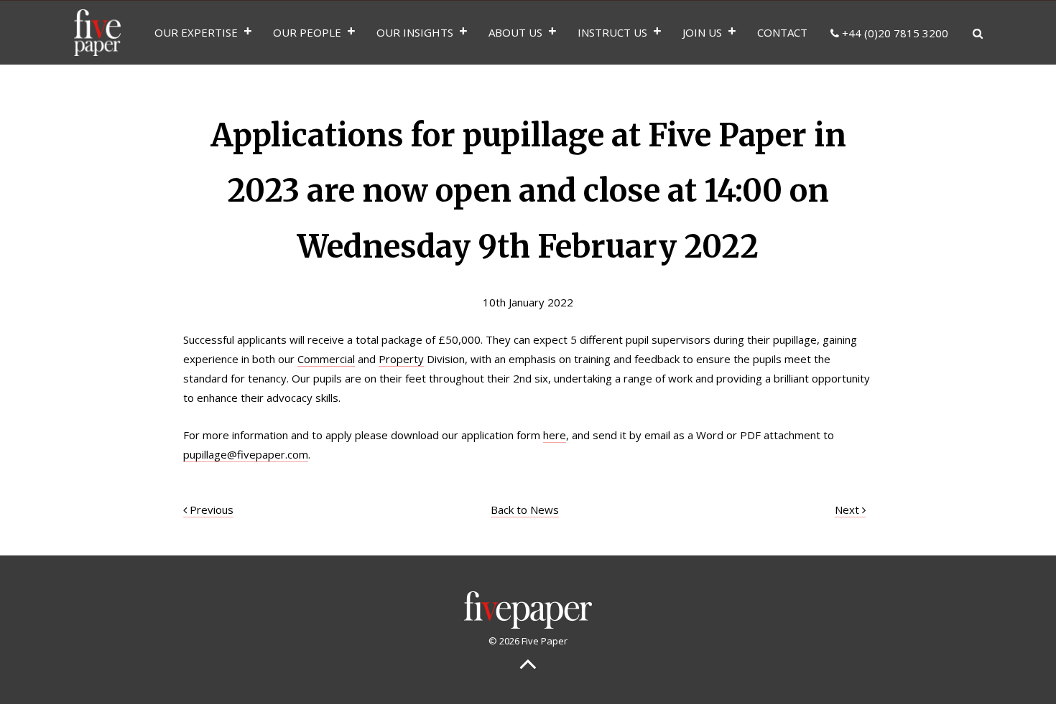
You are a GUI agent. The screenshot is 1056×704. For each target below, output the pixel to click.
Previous (210, 509)
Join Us (702, 32)
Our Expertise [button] (196, 32)
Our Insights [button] (414, 32)
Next (848, 509)
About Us (515, 32)
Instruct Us (612, 32)
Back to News (525, 509)
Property (401, 359)
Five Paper (97, 32)
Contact (782, 32)
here (554, 435)
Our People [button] (307, 32)
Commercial (326, 359)
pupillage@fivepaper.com (245, 454)
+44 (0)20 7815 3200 (893, 33)
